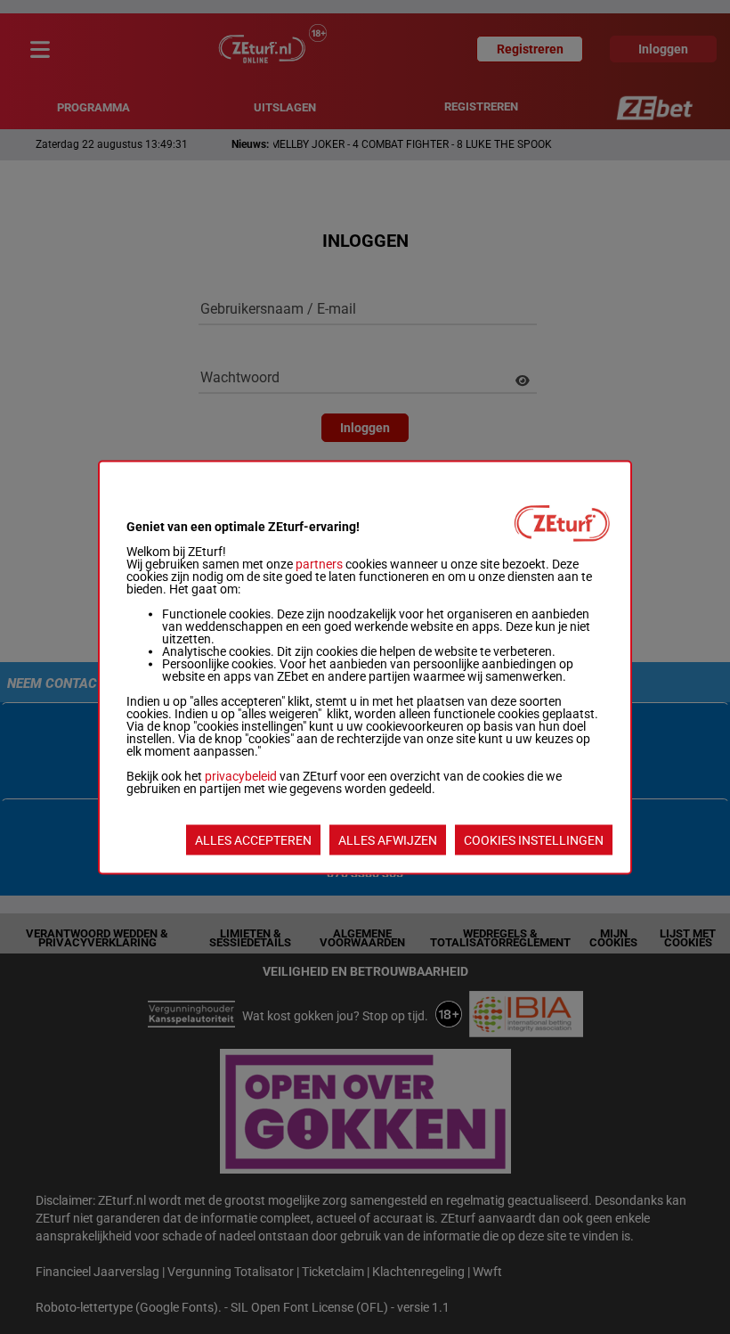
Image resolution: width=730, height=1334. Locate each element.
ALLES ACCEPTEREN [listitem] (253, 839)
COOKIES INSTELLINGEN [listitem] (534, 839)
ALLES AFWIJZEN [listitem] (387, 839)
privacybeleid (241, 775)
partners (319, 563)
